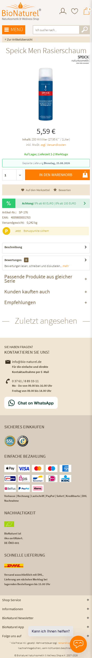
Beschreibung (13, 247)
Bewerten (64, 190)
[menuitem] (62, 12)
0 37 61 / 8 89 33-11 (25, 381)
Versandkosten (66, 642)
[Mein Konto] (62, 13)
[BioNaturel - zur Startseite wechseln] (21, 11)
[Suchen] (84, 29)
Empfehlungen (20, 302)
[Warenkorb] (86, 13)
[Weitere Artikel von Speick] (80, 59)
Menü (17, 29)
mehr (65, 266)
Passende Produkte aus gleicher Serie (38, 278)
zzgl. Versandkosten (53, 145)
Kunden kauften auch (27, 291)
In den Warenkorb (55, 174)
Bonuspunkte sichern (36, 231)
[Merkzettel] (74, 12)
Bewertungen (13, 260)
